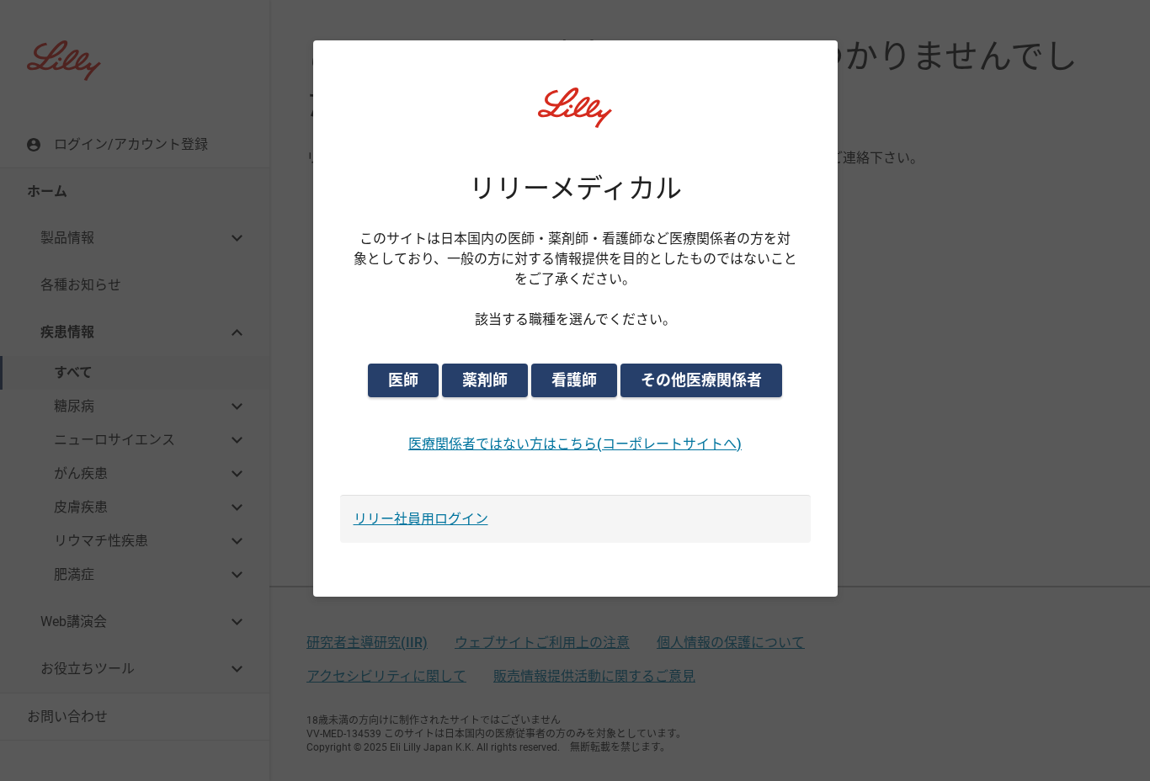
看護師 (574, 380)
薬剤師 (485, 380)
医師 (403, 380)
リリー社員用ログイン (421, 519)
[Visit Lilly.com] (575, 118)
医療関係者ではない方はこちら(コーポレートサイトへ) (575, 444)
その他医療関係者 (701, 380)
